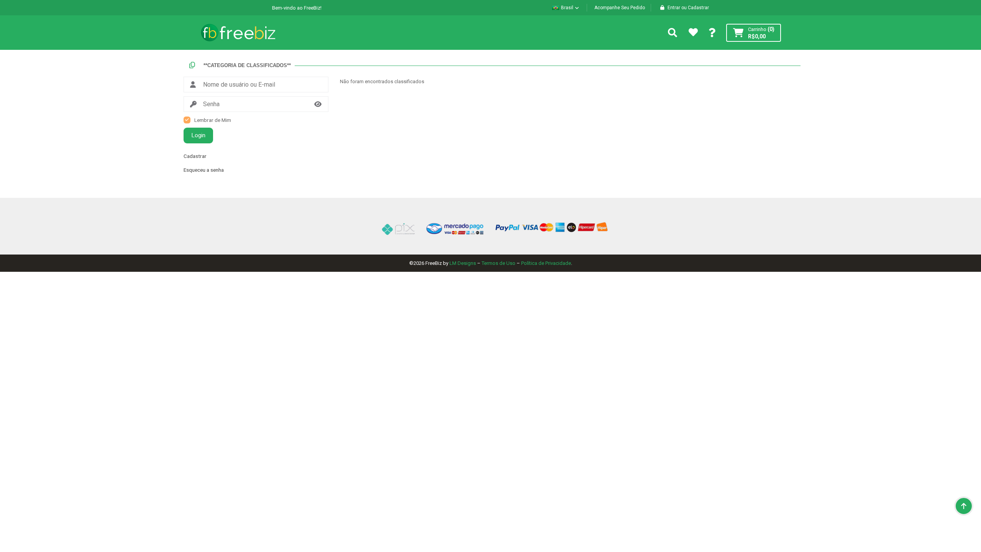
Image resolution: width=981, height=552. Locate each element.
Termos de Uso (498, 263)
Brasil (567, 7)
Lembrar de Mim (212, 120)
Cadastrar (195, 156)
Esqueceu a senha (204, 170)
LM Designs (462, 263)
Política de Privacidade (546, 263)
